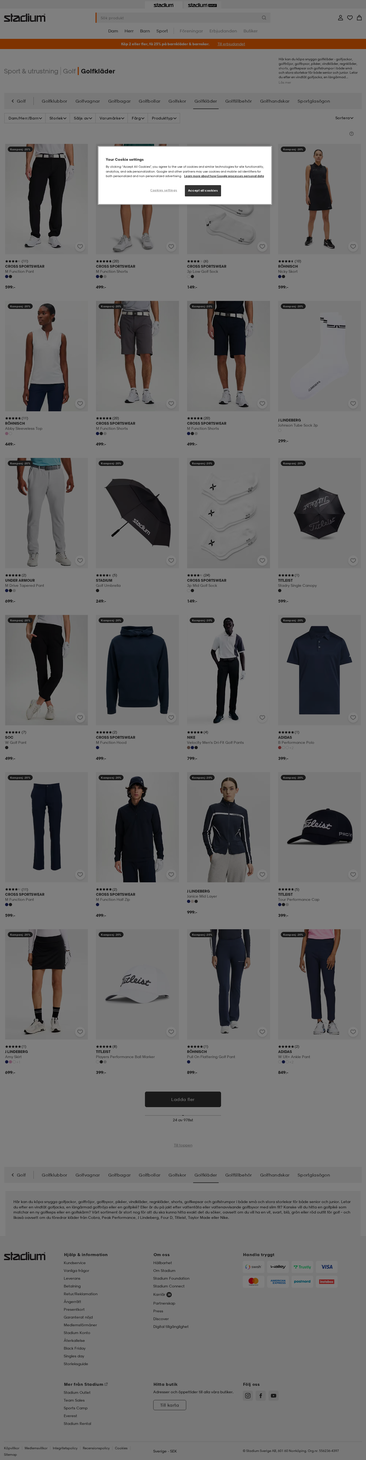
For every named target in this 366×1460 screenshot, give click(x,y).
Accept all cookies (203, 190)
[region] (185, 175)
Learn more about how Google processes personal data (224, 176)
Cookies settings (163, 190)
